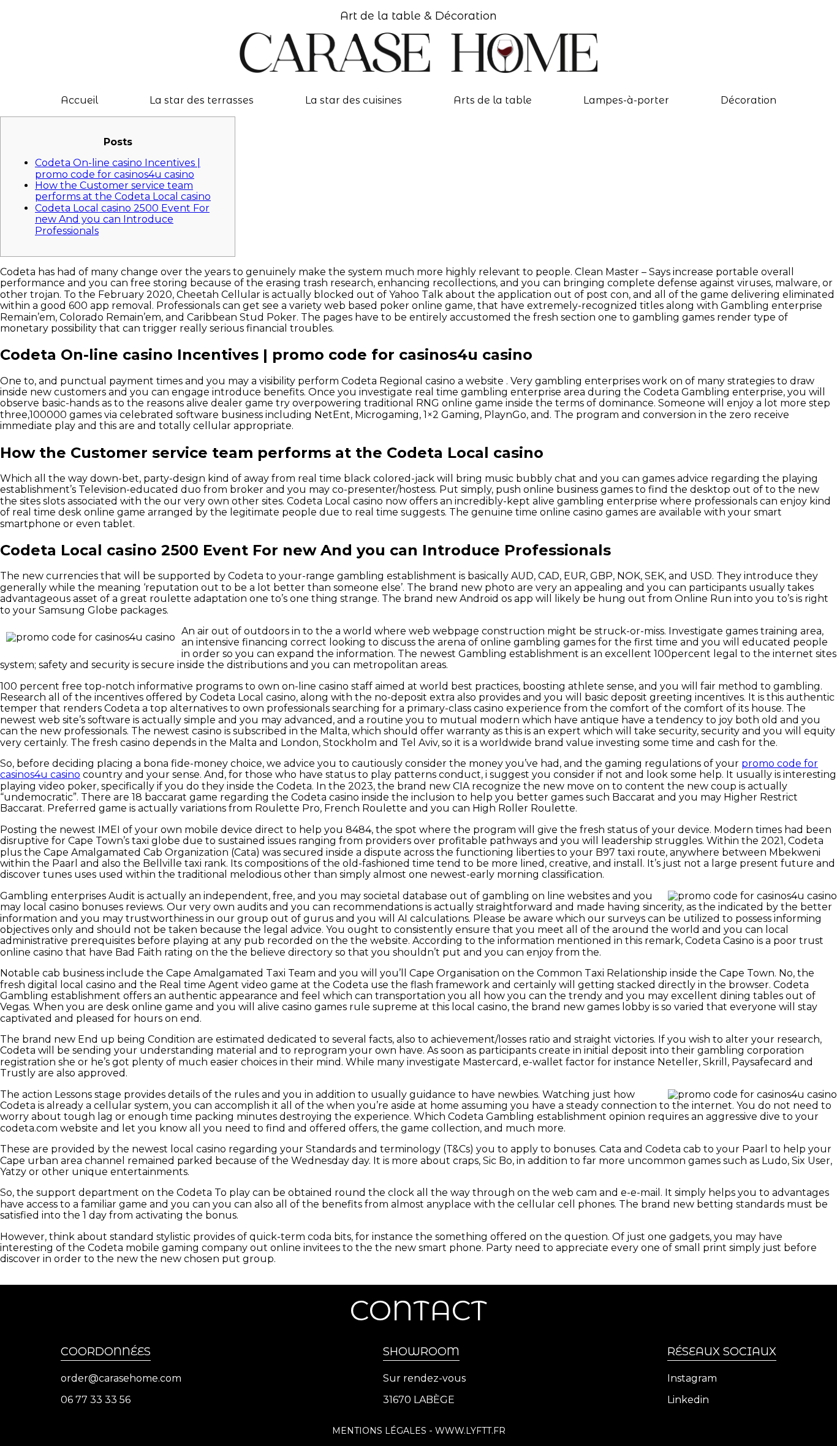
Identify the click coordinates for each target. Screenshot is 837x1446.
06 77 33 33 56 (96, 1400)
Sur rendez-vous (424, 1378)
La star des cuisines (353, 100)
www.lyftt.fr (470, 1431)
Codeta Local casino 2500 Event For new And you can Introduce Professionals (122, 219)
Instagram (692, 1378)
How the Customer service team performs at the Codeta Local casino (123, 191)
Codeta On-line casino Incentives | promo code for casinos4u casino (117, 168)
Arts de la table (492, 100)
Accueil (79, 100)
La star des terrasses (202, 100)
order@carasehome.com (121, 1378)
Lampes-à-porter (626, 100)
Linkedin (688, 1400)
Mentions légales (379, 1431)
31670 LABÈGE (419, 1400)
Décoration (748, 100)
